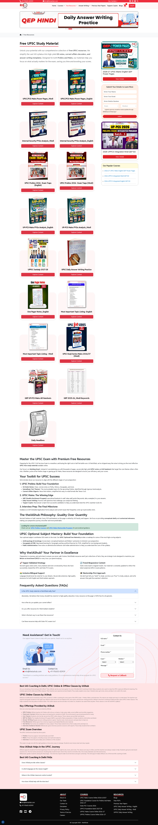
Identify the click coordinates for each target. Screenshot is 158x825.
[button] (66, 29)
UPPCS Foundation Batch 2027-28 (91, 809)
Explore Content (38, 104)
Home (54, 6)
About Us (63, 798)
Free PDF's (117, 801)
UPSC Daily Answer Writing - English (125, 806)
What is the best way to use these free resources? (38, 615)
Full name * (104, 639)
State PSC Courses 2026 (88, 806)
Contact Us (63, 804)
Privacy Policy (64, 809)
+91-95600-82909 (27, 805)
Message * (104, 665)
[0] (125, 6)
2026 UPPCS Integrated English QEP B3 (117, 181)
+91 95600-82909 (27, 1)
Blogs (121, 6)
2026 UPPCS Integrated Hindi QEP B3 (116, 176)
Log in (132, 6)
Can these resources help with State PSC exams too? (39, 621)
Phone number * (106, 652)
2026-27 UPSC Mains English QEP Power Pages (119, 171)
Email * (103, 645)
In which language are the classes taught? (35, 769)
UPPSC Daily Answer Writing (123, 812)
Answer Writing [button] (84, 6)
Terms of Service (65, 812)
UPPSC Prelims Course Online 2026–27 (93, 815)
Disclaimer (63, 806)
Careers (62, 815)
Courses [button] (60, 6)
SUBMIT (120, 116)
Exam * (103, 659)
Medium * (121, 659)
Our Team (63, 801)
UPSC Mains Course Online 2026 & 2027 (93, 798)
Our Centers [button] (112, 1)
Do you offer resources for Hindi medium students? (38, 609)
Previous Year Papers (99, 6)
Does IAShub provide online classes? (33, 763)
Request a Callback (118, 675)
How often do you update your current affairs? (37, 603)
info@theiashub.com (51, 1)
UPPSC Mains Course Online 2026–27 (92, 812)
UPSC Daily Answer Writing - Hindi (125, 809)
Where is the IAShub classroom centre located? (37, 775)
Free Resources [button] (71, 6)
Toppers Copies (112, 6)
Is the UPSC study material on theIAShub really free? (39, 591)
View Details (120, 79)
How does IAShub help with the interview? (35, 781)
